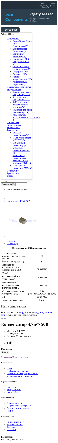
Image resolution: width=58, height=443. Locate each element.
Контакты (43, 5)
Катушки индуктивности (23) (22, 78)
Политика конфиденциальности (22, 373)
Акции (10, 411)
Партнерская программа (18, 408)
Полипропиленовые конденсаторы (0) (22, 111)
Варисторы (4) (19, 84)
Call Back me (34, 21)
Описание (11, 241)
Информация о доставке (18, 371)
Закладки (11, 427)
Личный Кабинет (15, 422)
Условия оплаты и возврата (20, 376)
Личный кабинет (48, 7)
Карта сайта (12, 392)
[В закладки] (2, 318)
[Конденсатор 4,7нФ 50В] (23, 236)
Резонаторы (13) (20, 46)
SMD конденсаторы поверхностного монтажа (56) (22, 104)
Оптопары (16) (20, 74)
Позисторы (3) (19, 51)
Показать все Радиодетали (19, 87)
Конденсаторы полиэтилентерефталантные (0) (26, 117)
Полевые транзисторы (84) (21, 133)
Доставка (51, 3)
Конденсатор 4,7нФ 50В (18, 201)
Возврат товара (14, 389)
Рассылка (11, 429)
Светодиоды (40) (21, 59)
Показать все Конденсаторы (14, 123)
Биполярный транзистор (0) (19, 144)
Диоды (10, 176)
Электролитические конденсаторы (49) (22, 93)
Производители (14, 403)
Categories (11, 30)
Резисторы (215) (20, 82)
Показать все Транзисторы (13, 172)
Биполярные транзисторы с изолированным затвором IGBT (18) (22, 159)
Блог (42, 3)
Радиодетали (13, 38)
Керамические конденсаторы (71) (21, 98)
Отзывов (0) (12, 243)
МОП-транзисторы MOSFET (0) (22, 139)
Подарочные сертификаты (19, 405)
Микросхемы (13, 127)
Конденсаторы (14, 89)
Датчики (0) (18, 54)
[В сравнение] (5, 318)
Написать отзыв (20, 357)
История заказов (15, 424)
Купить (5, 352)
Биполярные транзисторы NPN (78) (21, 150)
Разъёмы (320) (19, 56)
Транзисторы (13, 130)
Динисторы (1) (20, 49)
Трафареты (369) (20, 71)
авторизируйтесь (22, 312)
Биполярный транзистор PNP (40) (22, 166)
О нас (52, 5)
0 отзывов (6, 357)
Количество (6, 349)
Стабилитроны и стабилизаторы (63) (22, 67)
